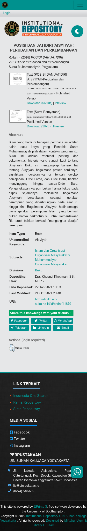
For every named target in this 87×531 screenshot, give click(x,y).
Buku (38, 270)
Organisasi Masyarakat (51, 264)
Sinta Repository (26, 409)
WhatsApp (65, 320)
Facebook (20, 320)
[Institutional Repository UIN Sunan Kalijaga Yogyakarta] (33, 28)
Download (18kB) (39, 126)
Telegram (20, 327)
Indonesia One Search (30, 395)
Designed (52, 520)
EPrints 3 (40, 506)
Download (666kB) (39, 103)
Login (6, 13)
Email (65, 327)
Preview (60, 103)
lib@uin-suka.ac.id (26, 485)
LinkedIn (43, 327)
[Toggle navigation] (80, 5)
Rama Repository (27, 402)
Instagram (21, 445)
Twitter (42, 320)
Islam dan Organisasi (50, 250)
